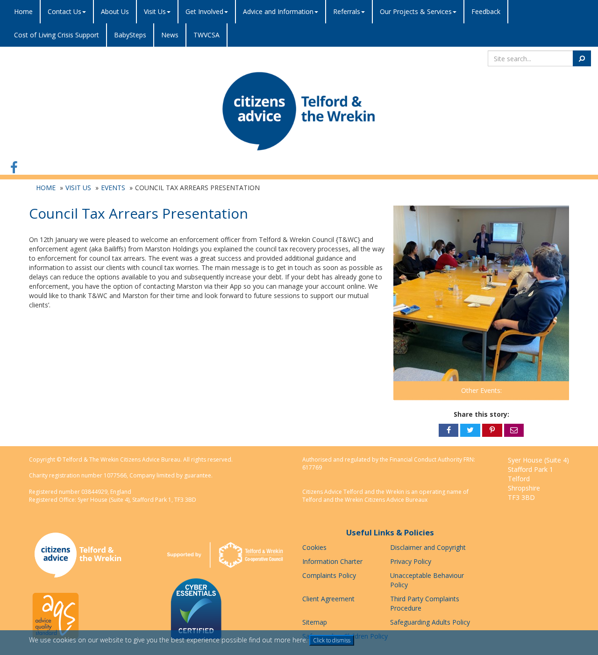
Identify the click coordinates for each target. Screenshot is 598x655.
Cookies (314, 547)
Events (113, 187)
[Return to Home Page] (299, 111)
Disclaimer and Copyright (428, 547)
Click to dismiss (331, 640)
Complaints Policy (329, 575)
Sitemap (314, 622)
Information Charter (332, 561)
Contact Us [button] (64, 11)
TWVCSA (206, 34)
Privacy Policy (410, 561)
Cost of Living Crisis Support (56, 34)
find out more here (277, 639)
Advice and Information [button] (278, 11)
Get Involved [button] (204, 11)
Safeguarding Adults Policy (430, 622)
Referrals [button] (346, 11)
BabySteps (130, 34)
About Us (115, 11)
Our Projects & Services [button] (416, 11)
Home (23, 11)
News (169, 34)
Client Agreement (328, 598)
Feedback (485, 11)
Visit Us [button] (155, 11)
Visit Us (78, 187)
